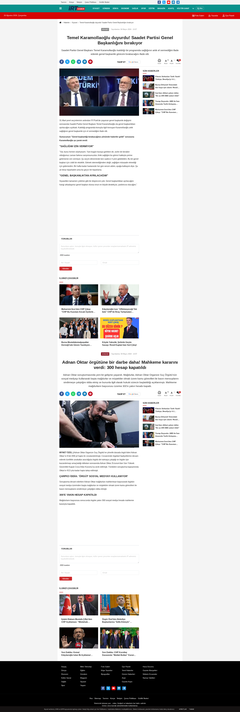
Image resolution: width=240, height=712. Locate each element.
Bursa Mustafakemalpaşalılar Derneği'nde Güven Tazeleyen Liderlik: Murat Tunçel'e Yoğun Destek (75, 344)
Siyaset (96, 8)
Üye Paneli (229, 15)
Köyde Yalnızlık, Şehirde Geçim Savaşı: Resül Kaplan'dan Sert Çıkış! (119, 343)
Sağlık (135, 8)
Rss (91, 698)
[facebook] (61, 61)
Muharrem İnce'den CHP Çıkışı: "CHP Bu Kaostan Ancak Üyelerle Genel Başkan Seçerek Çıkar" (77, 310)
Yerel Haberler (127, 670)
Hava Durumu (148, 667)
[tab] (66, 238)
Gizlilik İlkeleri (104, 2)
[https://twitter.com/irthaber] (164, 2)
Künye (71, 2)
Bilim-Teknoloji (86, 667)
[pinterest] (90, 61)
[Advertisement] (47, 58)
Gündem (106, 8)
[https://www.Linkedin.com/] (173, 2)
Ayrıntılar (182, 709)
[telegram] (79, 61)
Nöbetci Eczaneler (150, 674)
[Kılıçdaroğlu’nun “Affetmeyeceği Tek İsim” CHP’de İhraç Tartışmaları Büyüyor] (119, 294)
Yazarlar (214, 15)
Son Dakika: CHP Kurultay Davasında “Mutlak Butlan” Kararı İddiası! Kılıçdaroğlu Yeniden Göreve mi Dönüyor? (119, 654)
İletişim (79, 2)
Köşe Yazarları (106, 670)
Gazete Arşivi (127, 682)
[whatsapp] (73, 61)
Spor (143, 8)
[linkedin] (84, 61)
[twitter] (67, 61)
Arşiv (124, 678)
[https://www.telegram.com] (178, 2)
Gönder (65, 269)
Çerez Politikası (90, 2)
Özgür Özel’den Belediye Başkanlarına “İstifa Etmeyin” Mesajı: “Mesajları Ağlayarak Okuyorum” (116, 621)
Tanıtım (63, 2)
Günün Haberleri (128, 674)
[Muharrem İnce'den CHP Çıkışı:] (78, 294)
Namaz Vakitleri (149, 678)
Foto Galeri (199, 15)
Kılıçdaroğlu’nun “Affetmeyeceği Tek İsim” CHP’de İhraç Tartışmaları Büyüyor (119, 310)
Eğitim (151, 8)
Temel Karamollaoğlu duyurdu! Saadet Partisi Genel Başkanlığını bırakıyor (107, 22)
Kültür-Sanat (183, 8)
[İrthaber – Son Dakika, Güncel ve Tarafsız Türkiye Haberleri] (76, 8)
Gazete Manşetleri (150, 670)
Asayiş (171, 8)
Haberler (67, 22)
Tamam (191, 709)
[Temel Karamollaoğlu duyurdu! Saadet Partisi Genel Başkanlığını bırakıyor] (99, 92)
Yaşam (83, 685)
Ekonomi (125, 8)
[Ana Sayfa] (60, 23)
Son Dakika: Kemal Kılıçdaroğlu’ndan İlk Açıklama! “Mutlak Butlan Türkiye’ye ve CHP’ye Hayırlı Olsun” (78, 654)
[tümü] (193, 8)
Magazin (161, 8)
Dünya (115, 8)
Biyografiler (105, 674)
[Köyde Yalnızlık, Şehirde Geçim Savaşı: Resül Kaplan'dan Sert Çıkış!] (119, 327)
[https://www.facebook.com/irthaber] (159, 2)
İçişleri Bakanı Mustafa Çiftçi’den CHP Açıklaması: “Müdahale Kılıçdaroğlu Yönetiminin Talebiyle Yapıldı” (77, 621)
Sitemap (97, 698)
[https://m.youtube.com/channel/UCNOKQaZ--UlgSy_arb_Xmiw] (168, 2)
